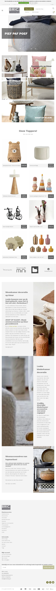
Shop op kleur (29, 9)
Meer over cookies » (33, 2)
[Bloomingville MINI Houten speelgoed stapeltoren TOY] (41, 182)
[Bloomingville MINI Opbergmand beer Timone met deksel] (14, 151)
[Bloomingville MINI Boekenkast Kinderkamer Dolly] (14, 243)
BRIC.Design (35, 12)
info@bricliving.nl (6, 578)
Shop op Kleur (13, 326)
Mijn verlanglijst (5, 559)
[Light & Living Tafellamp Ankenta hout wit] (14, 182)
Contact (4, 546)
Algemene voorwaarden (7, 523)
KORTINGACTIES (6, 540)
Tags (3, 547)
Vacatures (4, 530)
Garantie (4, 521)
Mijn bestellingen (6, 556)
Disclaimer (4, 528)
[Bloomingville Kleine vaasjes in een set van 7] (41, 243)
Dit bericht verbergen (23, 2)
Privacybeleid (5, 525)
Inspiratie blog (39, 9)
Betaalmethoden (6, 519)
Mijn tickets (4, 558)
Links (3, 532)
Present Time (9, 475)
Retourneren (5, 515)
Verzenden (4, 517)
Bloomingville (13, 474)
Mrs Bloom (20, 474)
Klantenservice (5, 514)
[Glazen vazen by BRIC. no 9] (41, 212)
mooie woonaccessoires (19, 307)
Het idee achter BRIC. (7, 542)
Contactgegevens (6, 526)
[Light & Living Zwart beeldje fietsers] (14, 212)
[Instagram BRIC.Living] (50, 582)
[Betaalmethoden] (21, 589)
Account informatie (6, 554)
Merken (27, 12)
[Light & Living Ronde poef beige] (41, 151)
